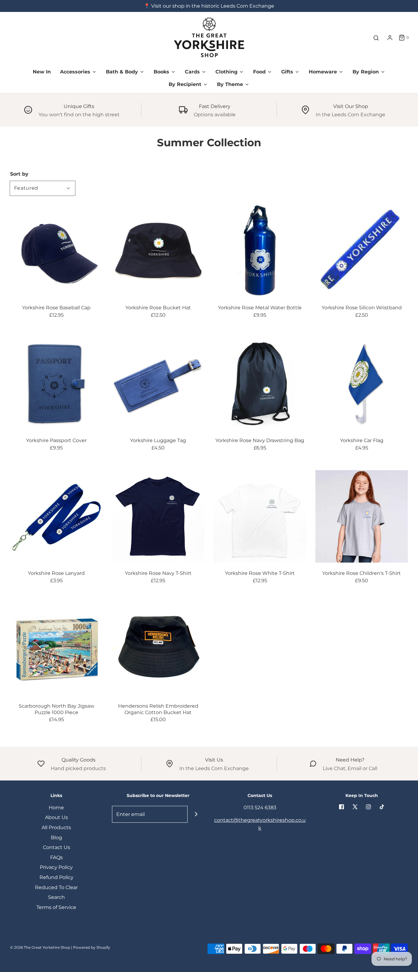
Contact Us (56, 847)
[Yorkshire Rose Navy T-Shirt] (158, 516)
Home (56, 807)
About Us (56, 817)
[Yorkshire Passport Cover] (56, 383)
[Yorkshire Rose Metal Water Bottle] (260, 251)
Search (56, 897)
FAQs (56, 857)
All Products (56, 827)
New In (42, 72)
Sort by (19, 174)
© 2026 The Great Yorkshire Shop (40, 947)
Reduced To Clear (56, 887)
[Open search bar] (376, 37)
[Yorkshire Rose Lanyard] (56, 516)
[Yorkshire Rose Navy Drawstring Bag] (260, 383)
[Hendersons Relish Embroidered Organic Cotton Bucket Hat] (158, 649)
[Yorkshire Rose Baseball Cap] (56, 251)
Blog (56, 837)
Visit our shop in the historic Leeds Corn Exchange (212, 6)
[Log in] (390, 38)
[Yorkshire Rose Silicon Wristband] (361, 251)
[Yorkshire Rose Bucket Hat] (158, 251)
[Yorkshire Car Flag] (361, 383)
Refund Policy (56, 877)
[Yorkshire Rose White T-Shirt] (260, 516)
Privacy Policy (56, 867)
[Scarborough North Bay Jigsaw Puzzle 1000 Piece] (56, 649)
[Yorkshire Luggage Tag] (158, 383)
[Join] (196, 814)
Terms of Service (56, 907)
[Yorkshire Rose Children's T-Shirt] (361, 516)
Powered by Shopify (91, 947)
